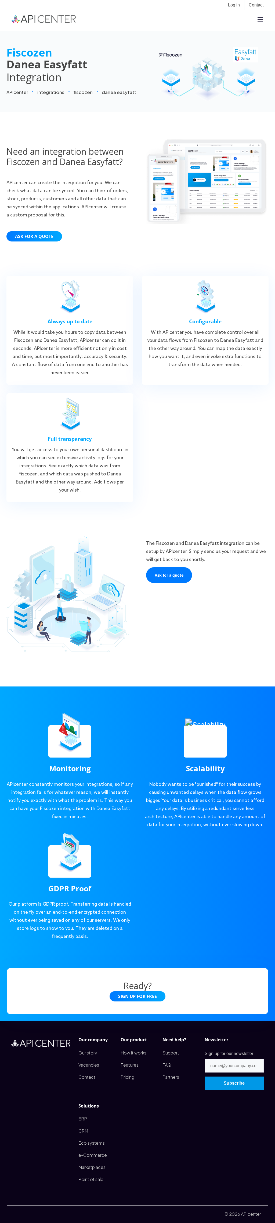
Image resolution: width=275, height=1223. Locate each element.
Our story (87, 1053)
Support (170, 1053)
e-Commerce (92, 1155)
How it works (133, 1053)
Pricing (127, 1077)
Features (130, 1065)
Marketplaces (92, 1167)
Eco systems (91, 1143)
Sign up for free (137, 996)
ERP (82, 1119)
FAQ (166, 1065)
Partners (170, 1077)
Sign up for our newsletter (229, 1053)
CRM (83, 1131)
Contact (256, 5)
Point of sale (90, 1179)
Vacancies (88, 1065)
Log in (234, 5)
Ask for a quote (34, 236)
